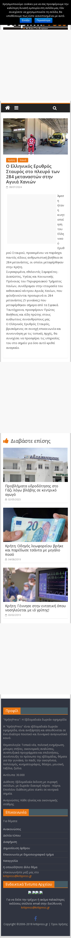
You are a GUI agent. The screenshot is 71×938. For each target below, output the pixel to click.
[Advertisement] (35, 65)
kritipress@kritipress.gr (17, 876)
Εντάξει (26, 20)
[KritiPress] (7, 108)
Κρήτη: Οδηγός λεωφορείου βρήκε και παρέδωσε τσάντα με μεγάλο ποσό (34, 550)
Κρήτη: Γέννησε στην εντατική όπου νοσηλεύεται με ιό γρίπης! (35, 608)
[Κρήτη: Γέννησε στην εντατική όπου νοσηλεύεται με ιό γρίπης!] (35, 570)
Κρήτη (11, 160)
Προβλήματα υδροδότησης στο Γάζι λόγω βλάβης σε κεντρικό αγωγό (31, 490)
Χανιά (23, 160)
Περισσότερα (43, 20)
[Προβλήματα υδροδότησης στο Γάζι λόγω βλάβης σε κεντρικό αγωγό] (35, 450)
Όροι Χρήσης (59, 924)
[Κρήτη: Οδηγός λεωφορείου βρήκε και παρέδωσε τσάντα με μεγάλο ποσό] (35, 510)
